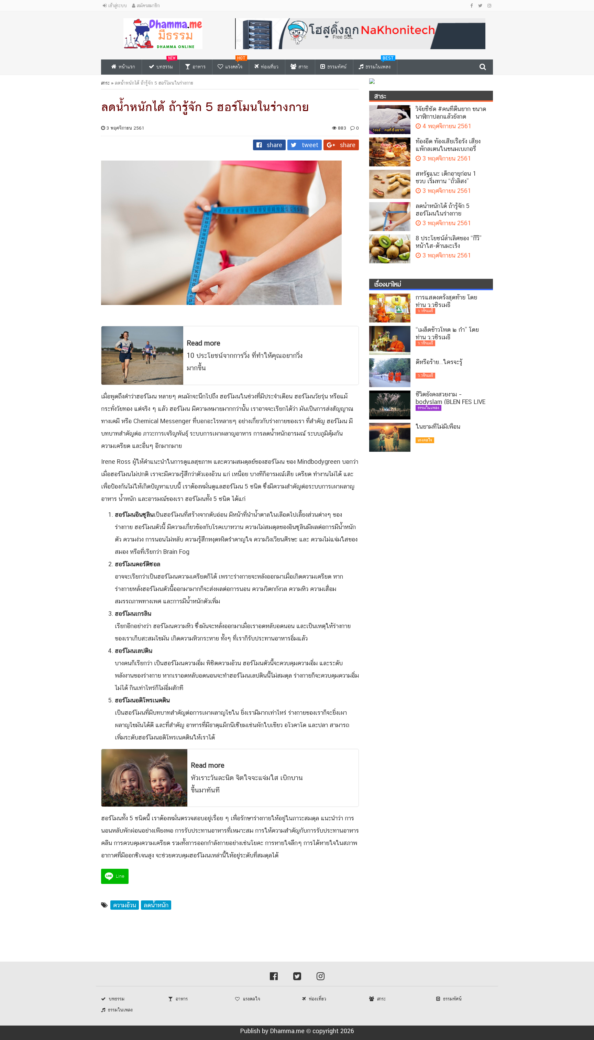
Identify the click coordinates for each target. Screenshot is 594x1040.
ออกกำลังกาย (213, 842)
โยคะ (257, 842)
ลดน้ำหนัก (275, 433)
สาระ (105, 83)
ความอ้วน (124, 905)
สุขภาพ (203, 461)
